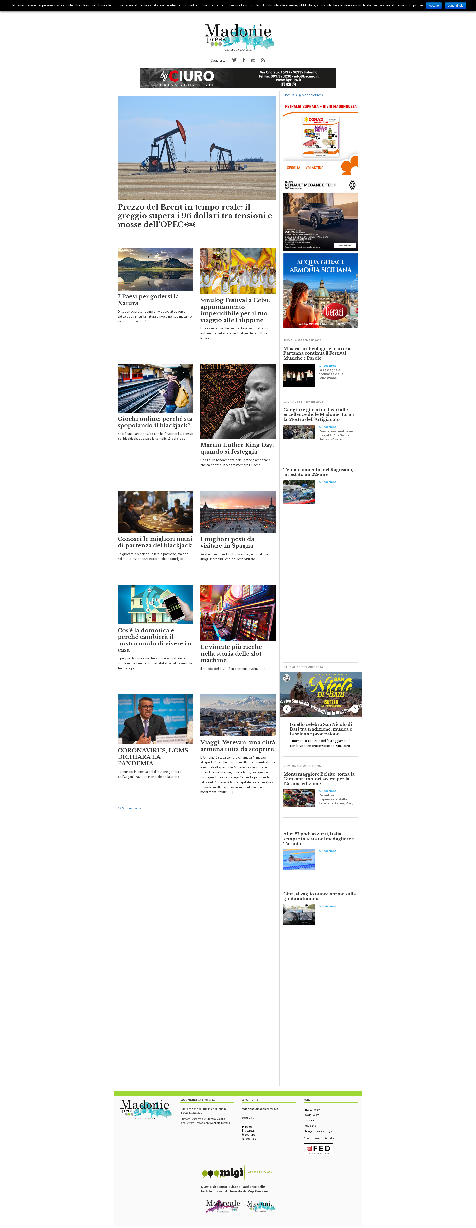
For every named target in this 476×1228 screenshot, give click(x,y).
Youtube (249, 1135)
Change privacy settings (318, 1131)
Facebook (249, 1131)
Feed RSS (250, 1139)
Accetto (434, 5)
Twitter (248, 1127)
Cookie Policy (311, 1115)
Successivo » (131, 808)
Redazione (310, 1126)
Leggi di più (456, 5)
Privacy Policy (312, 1110)
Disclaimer (310, 1120)
